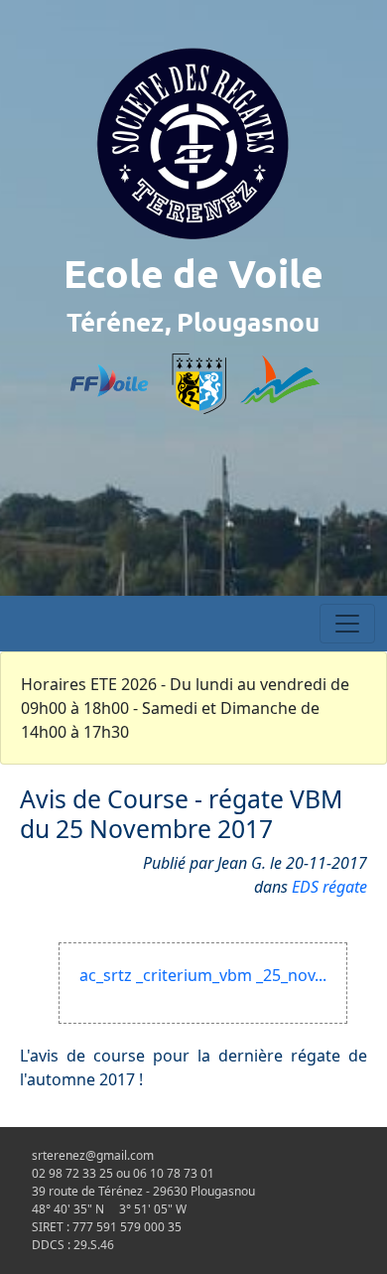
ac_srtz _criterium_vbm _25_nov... (202, 975)
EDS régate (329, 887)
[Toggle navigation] (347, 623)
